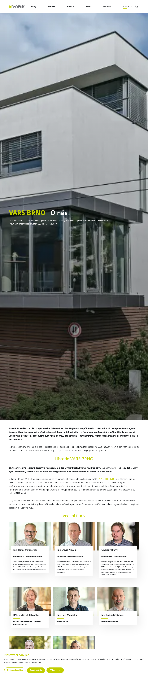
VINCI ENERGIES (106, 478)
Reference (70, 6)
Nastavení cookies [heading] (16, 655)
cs (129, 6)
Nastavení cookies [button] (15, 670)
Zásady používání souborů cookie (30, 662)
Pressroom (107, 6)
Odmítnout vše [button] (36, 670)
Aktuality (51, 6)
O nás (125, 6)
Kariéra (88, 6)
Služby (33, 6)
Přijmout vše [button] (55, 670)
